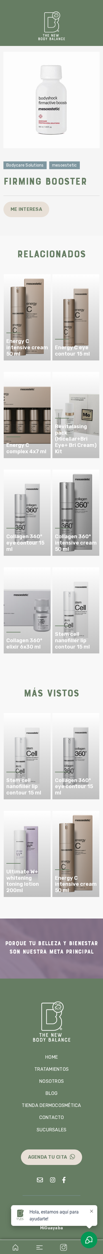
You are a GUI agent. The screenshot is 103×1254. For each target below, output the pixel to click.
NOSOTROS (51, 1081)
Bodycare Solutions (25, 165)
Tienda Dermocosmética (51, 1105)
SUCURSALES (52, 1130)
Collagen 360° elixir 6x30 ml (24, 644)
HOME (51, 1057)
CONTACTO (51, 1117)
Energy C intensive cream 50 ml (27, 347)
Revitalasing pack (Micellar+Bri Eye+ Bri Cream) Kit (76, 439)
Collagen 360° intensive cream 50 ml (76, 543)
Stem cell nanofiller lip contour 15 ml (72, 640)
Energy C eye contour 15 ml (72, 351)
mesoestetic (64, 165)
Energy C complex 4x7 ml (26, 448)
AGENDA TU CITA (47, 1157)
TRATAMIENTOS (51, 1069)
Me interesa (26, 209)
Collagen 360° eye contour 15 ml (25, 543)
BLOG (51, 1093)
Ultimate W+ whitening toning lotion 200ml (22, 881)
